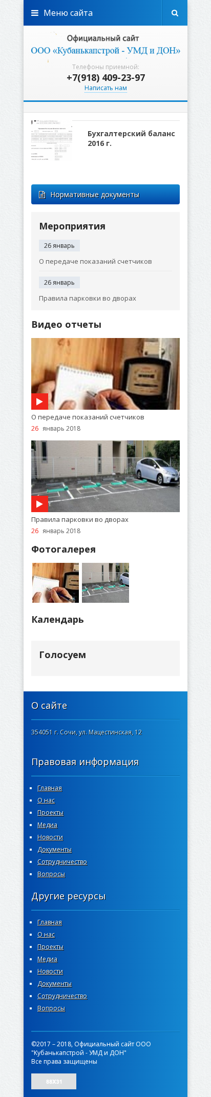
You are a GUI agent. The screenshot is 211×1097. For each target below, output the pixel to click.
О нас (46, 800)
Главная (49, 788)
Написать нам (106, 87)
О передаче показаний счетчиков (95, 261)
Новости (50, 837)
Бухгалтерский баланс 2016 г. (131, 138)
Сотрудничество (62, 861)
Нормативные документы (94, 194)
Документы (54, 849)
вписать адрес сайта (105, 46)
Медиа (47, 824)
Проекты (50, 812)
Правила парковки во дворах (87, 298)
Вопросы (51, 874)
